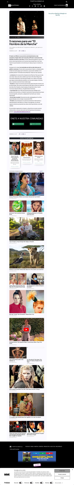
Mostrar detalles (58, 482)
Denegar (62, 477)
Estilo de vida (15, 37)
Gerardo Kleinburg (26, 142)
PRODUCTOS (47, 446)
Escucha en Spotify (18, 124)
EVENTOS (41, 446)
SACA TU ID (52, 446)
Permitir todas (62, 470)
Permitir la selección (62, 474)
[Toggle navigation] (7, 2)
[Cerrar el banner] (72, 469)
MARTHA (36, 446)
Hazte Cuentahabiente (59, 5)
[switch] (31, 483)
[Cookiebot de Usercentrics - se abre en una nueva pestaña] (7, 483)
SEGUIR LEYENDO (15, 166)
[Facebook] (19, 51)
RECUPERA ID (59, 446)
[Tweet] (21, 51)
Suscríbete (37, 465)
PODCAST (27, 446)
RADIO (32, 446)
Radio (38, 141)
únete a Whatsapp (36, 124)
